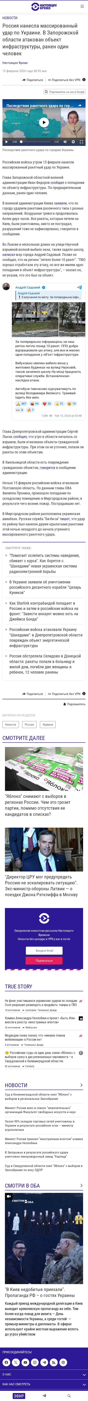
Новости (9, 18)
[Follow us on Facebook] (6, 1362)
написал (8, 254)
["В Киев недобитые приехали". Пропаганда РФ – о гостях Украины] (44, 1238)
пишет (65, 519)
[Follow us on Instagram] (35, 1362)
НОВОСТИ (16, 1085)
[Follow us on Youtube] (25, 1362)
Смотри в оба (22, 1185)
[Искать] (69, 1396)
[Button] (32, 80)
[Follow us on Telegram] (44, 1362)
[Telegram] (44, 1396)
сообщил (57, 182)
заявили (60, 203)
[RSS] (54, 1362)
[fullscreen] (81, 142)
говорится (47, 467)
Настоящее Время (15, 63)
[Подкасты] (63, 1362)
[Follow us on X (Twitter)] (16, 1362)
